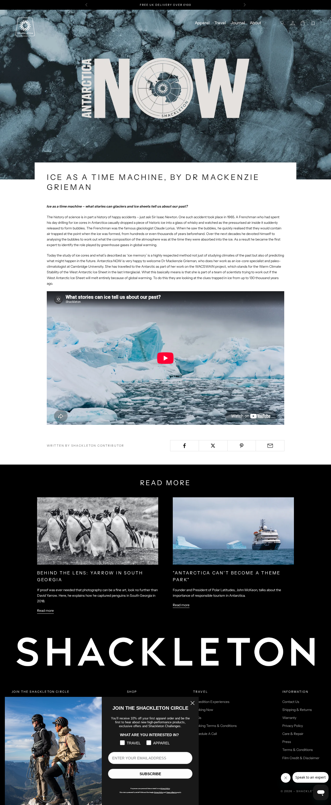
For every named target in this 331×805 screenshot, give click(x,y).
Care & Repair (292, 734)
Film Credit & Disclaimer (300, 758)
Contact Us (290, 702)
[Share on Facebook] (184, 445)
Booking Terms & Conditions (215, 726)
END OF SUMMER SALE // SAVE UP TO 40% (165, 5)
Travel (220, 23)
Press (286, 742)
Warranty (289, 718)
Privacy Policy (292, 726)
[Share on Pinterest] (242, 445)
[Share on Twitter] (213, 445)
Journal (238, 23)
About (255, 23)
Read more (45, 610)
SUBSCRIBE (150, 774)
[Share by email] (270, 445)
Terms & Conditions (297, 750)
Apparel (202, 23)
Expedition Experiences (211, 702)
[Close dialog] (192, 703)
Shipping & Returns (297, 710)
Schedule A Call (205, 734)
